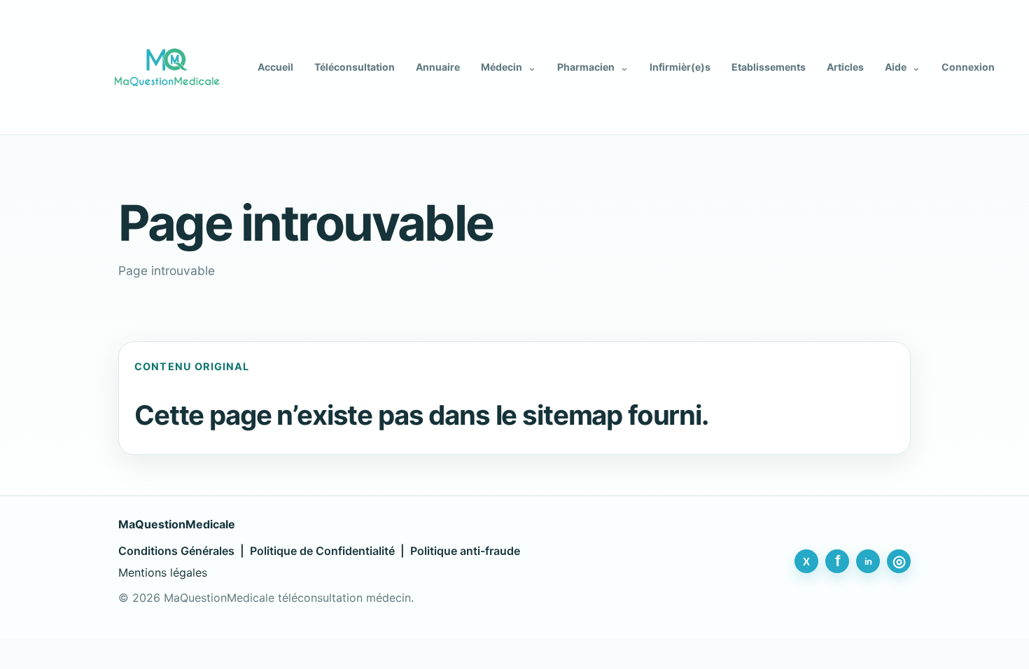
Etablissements (769, 67)
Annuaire (438, 67)
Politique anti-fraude (465, 551)
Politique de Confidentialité (322, 551)
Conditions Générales (176, 551)
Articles (845, 67)
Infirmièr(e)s (680, 67)
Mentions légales (162, 572)
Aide (902, 67)
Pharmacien (593, 67)
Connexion (968, 67)
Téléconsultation (354, 67)
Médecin (508, 67)
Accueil (275, 67)
